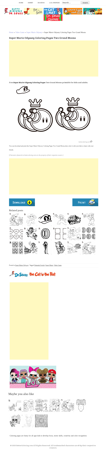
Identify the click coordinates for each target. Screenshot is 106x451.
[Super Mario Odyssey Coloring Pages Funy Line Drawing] (89, 248)
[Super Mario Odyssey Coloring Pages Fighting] (31, 234)
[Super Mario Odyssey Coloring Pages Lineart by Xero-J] (60, 219)
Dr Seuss (41, 3)
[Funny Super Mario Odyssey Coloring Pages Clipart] (31, 248)
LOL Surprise (54, 3)
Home (21, 3)
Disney (30, 3)
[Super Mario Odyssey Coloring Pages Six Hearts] (16, 234)
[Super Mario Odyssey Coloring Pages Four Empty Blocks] (60, 234)
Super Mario (49, 265)
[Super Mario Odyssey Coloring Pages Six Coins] (89, 234)
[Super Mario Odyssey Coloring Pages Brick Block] (16, 248)
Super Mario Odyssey (34, 32)
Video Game (19, 32)
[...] (16, 406)
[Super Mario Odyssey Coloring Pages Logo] (74, 219)
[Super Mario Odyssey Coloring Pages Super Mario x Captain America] (60, 248)
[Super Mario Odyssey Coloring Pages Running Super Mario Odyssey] (74, 234)
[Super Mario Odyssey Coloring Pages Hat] (45, 219)
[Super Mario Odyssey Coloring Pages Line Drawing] (16, 219)
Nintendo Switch (39, 265)
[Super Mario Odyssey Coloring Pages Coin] (45, 234)
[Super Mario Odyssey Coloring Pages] (89, 219)
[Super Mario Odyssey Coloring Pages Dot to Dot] (31, 219)
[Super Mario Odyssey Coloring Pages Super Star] (45, 248)
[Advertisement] (53, 58)
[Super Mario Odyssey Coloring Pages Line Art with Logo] (74, 248)
